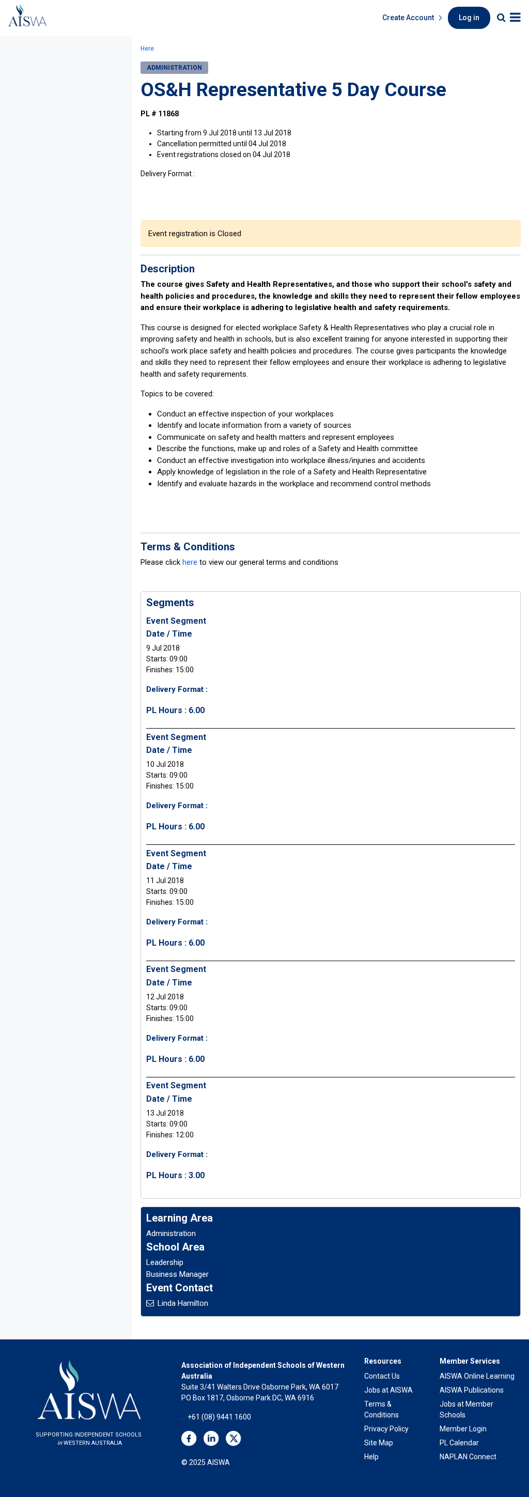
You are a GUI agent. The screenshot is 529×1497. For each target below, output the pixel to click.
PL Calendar (459, 1443)
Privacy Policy (386, 1429)
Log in (469, 17)
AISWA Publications (472, 1390)
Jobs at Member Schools (466, 1409)
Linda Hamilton (183, 1303)
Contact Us (382, 1376)
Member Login (463, 1429)
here (189, 562)
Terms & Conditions (381, 1409)
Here (147, 48)
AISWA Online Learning (477, 1376)
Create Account (408, 17)
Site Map (378, 1443)
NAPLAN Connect (468, 1457)
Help (371, 1457)
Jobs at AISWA (388, 1390)
